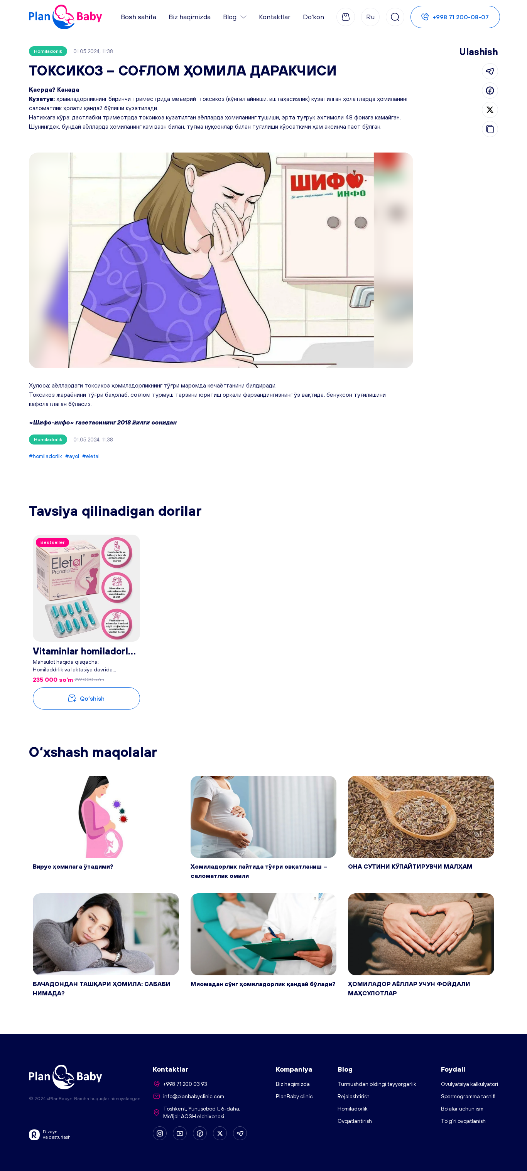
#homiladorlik (45, 456)
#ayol (72, 456)
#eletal (91, 456)
